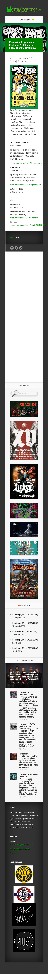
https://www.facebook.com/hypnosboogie (25, 185)
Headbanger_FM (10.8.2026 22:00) (25, 623)
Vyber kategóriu (25, 20)
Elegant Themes (20, 968)
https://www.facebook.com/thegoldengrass (26, 163)
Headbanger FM (25, 606)
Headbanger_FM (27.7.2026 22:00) (25, 640)
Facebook (16, 248)
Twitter (21, 248)
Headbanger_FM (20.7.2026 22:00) (25, 648)
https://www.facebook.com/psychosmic (24, 218)
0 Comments (24, 61)
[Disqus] (24, 289)
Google (12, 248)
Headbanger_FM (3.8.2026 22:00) (24, 631)
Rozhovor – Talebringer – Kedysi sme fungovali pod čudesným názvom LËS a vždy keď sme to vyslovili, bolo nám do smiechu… (28, 760)
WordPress (37, 968)
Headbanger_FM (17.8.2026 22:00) (25, 615)
